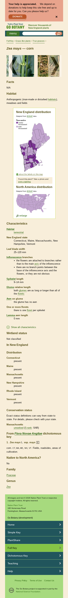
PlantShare (14, 540)
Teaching (13, 563)
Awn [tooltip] (9, 298)
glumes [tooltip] (23, 290)
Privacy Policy (21, 580)
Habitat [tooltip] (10, 229)
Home (11, 524)
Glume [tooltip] (10, 287)
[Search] (58, 33)
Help (10, 571)
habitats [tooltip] (52, 99)
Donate (18, 16)
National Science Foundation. (28, 592)
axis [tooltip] (36, 263)
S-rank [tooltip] (28, 427)
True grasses (39, 41)
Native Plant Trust (15, 505)
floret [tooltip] (29, 310)
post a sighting (24, 182)
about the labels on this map (31, 174)
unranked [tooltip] (18, 427)
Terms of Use (36, 580)
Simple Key (14, 532)
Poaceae (11, 475)
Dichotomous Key (18, 555)
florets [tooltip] (21, 293)
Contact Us (49, 580)
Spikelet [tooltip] (11, 279)
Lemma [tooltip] (11, 315)
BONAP (30, 116)
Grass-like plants (23, 41)
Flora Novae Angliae (28, 433)
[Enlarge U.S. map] (34, 206)
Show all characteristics (23, 327)
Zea (9, 486)
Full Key (10, 41)
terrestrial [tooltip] (19, 232)
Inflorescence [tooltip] (14, 257)
